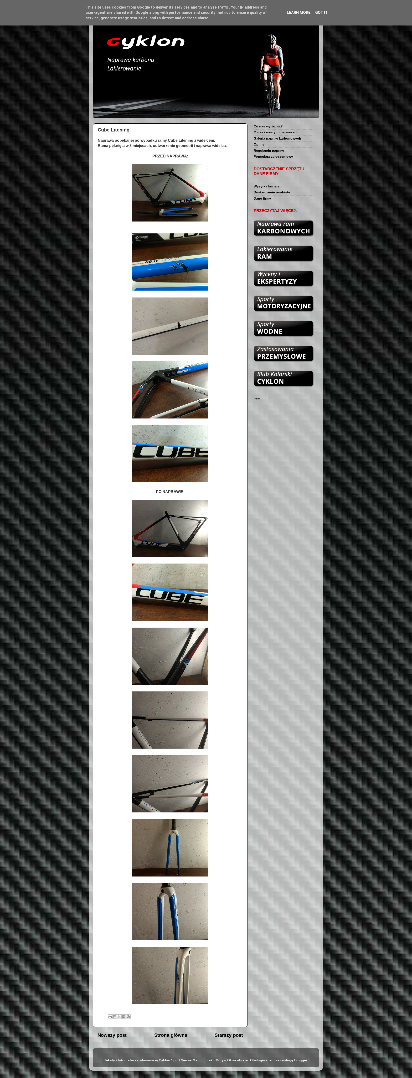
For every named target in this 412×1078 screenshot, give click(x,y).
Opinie (259, 144)
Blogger (300, 1060)
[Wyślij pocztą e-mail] (110, 1016)
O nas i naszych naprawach (276, 132)
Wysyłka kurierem (268, 186)
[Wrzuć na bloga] (114, 1016)
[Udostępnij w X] (119, 1016)
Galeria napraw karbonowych (277, 138)
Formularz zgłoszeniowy (273, 156)
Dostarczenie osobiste (272, 192)
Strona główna (170, 1035)
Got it (321, 12)
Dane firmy (262, 198)
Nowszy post (112, 1035)
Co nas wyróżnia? (268, 126)
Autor (257, 398)
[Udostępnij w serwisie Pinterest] (128, 1016)
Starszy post (229, 1035)
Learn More (298, 12)
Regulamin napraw (269, 150)
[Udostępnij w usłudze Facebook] (123, 1016)
